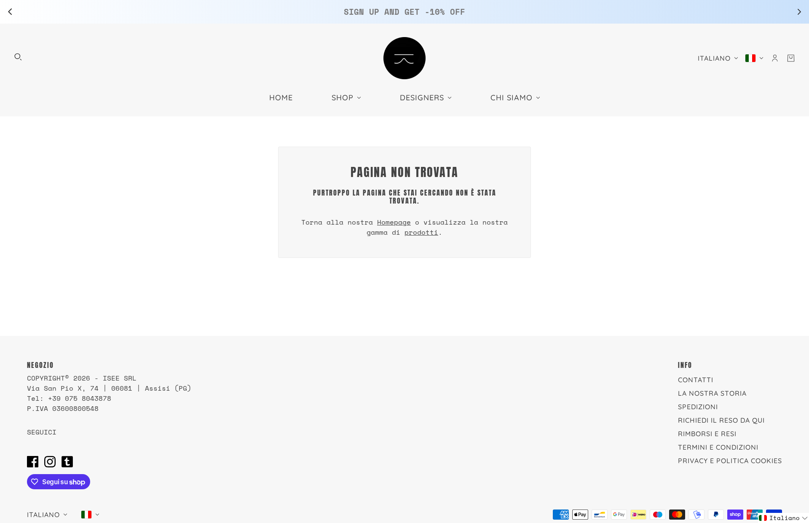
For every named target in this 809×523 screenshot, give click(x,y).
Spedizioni (698, 406)
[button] (783, 518)
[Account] (775, 58)
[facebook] (33, 461)
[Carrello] (791, 58)
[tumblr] (67, 461)
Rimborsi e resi (707, 433)
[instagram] (50, 461)
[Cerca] (18, 57)
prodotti (421, 232)
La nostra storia (712, 393)
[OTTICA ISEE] (404, 58)
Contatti (695, 379)
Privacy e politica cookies (730, 460)
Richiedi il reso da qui (721, 420)
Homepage (394, 222)
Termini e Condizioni (718, 447)
